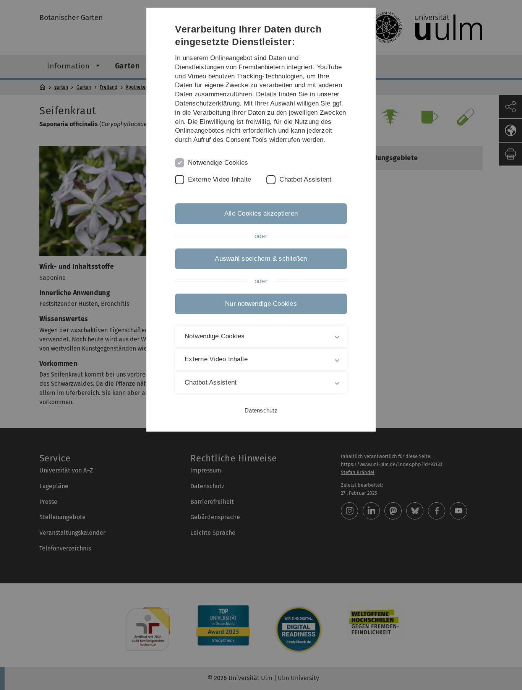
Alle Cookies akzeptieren (261, 213)
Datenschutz (261, 410)
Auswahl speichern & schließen (261, 258)
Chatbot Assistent (305, 179)
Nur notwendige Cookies (261, 303)
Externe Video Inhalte (219, 179)
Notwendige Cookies (218, 162)
